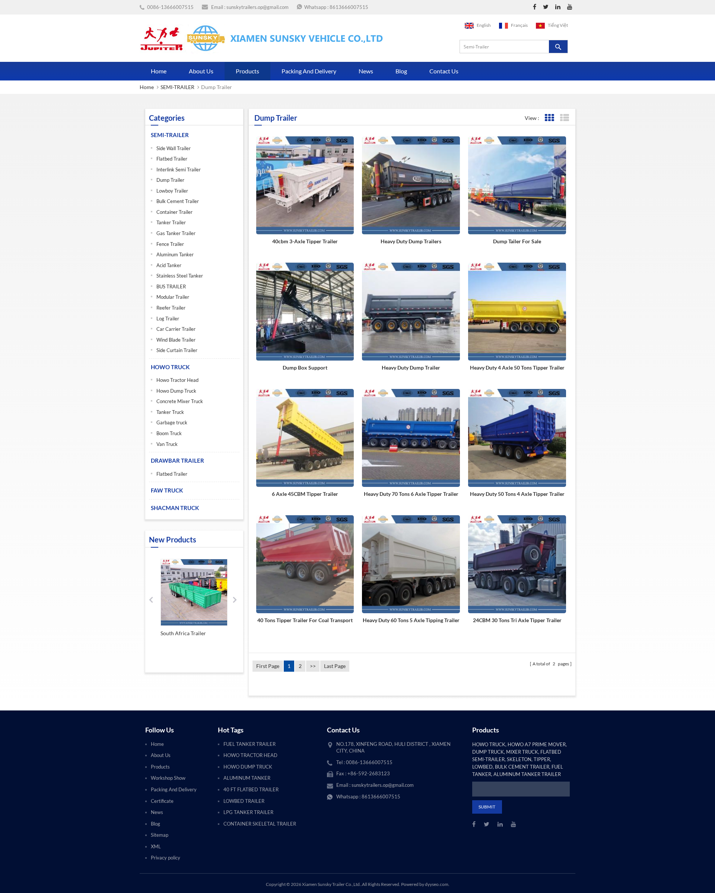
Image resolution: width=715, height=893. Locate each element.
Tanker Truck (170, 412)
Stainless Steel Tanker (179, 276)
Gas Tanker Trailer (176, 233)
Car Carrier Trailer (176, 329)
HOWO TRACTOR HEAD (250, 755)
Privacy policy (165, 858)
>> (313, 666)
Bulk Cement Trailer (177, 201)
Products (247, 71)
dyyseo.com (436, 884)
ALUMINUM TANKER (246, 778)
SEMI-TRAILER (177, 87)
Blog (401, 71)
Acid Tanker (168, 265)
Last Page (335, 666)
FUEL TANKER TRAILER (249, 744)
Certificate (162, 801)
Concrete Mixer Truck (179, 401)
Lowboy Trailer (172, 191)
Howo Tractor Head (177, 380)
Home (158, 71)
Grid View (549, 117)
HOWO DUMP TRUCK (247, 767)
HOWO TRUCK (170, 367)
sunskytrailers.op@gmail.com (257, 7)
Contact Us (443, 71)
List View (564, 117)
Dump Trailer (170, 180)
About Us (201, 71)
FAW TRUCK (167, 490)
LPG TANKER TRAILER (248, 812)
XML (156, 846)
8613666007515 (349, 7)
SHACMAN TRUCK (175, 507)
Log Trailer (167, 319)
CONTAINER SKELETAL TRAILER (259, 824)
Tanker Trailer (171, 222)
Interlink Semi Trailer (178, 169)
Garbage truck (171, 422)
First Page (267, 666)
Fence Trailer (170, 244)
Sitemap (159, 835)
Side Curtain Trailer (176, 350)
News (366, 71)
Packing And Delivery (309, 71)
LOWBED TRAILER (243, 801)
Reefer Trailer (170, 308)
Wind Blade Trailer (176, 340)
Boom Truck (169, 433)
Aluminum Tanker (175, 254)
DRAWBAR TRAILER (177, 460)
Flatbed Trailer (171, 159)
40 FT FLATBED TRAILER (251, 789)
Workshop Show (168, 778)
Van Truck (167, 444)
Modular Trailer (172, 297)
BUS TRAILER (171, 286)
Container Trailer (174, 212)
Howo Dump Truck (176, 391)
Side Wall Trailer (173, 148)
